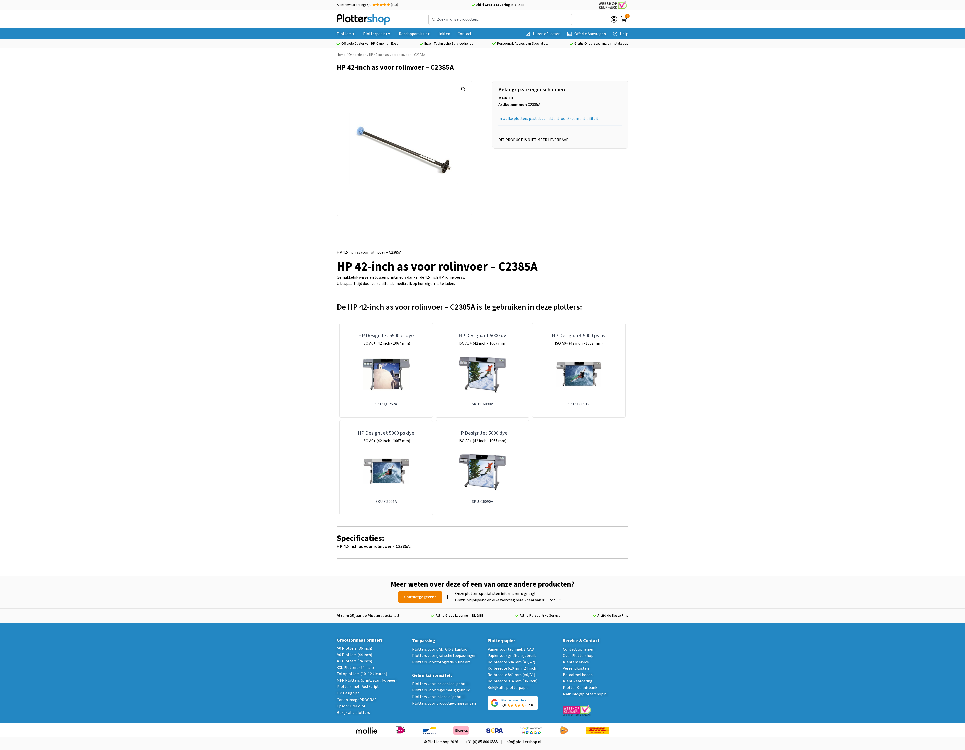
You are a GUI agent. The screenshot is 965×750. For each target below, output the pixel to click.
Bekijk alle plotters (353, 712)
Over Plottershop (578, 655)
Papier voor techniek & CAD (511, 649)
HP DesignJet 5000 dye (482, 433)
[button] (463, 89)
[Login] (614, 19)
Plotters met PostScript (358, 686)
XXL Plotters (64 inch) (355, 667)
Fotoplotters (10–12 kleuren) (362, 674)
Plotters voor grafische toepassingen (444, 655)
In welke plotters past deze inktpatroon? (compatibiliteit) (549, 118)
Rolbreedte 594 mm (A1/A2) (511, 662)
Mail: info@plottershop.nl (585, 694)
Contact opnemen (578, 649)
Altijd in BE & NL (500, 4)
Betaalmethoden (578, 675)
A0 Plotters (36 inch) (354, 648)
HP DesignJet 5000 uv (482, 335)
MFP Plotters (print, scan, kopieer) (367, 680)
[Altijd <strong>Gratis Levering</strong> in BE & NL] (473, 5)
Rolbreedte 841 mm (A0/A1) (511, 675)
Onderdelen (357, 54)
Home (341, 54)
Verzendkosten (576, 668)
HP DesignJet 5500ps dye (386, 335)
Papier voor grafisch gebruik (512, 655)
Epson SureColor (351, 706)
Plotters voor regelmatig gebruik (441, 690)
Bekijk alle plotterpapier (509, 687)
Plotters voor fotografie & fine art (441, 662)
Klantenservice (576, 662)
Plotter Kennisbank (580, 687)
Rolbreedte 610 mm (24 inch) (512, 668)
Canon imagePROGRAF (356, 700)
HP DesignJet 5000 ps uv (579, 335)
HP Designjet (348, 693)
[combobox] (500, 19)
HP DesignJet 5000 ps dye (386, 433)
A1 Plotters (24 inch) (354, 661)
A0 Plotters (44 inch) (354, 655)
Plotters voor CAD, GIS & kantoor (440, 649)
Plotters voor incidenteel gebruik (440, 684)
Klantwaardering (577, 681)
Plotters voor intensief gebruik (438, 697)
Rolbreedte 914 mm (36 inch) (512, 681)
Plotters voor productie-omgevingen (444, 703)
